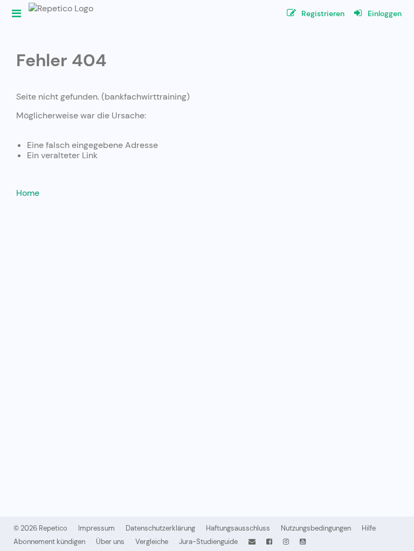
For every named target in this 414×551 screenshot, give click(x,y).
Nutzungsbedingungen (316, 528)
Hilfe (369, 528)
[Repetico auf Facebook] (269, 541)
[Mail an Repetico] (252, 541)
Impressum (96, 528)
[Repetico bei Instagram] (286, 541)
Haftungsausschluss (238, 528)
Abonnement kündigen (49, 541)
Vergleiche (151, 541)
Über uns (110, 541)
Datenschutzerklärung (160, 528)
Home (27, 193)
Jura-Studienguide (208, 541)
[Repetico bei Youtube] (303, 541)
